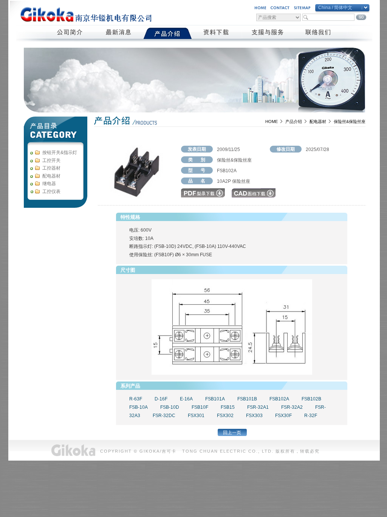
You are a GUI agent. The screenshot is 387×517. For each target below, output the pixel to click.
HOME (271, 121)
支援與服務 (267, 33)
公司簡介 (70, 33)
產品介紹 (167, 33)
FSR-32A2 (292, 407)
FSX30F (283, 415)
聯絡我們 (318, 33)
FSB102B (311, 399)
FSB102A (279, 399)
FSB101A (215, 399)
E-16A (186, 399)
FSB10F (200, 407)
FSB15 (228, 407)
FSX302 (225, 415)
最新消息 (118, 33)
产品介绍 (293, 121)
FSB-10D (169, 407)
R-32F (310, 415)
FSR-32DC (164, 415)
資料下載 (216, 33)
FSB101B (247, 399)
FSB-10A (138, 407)
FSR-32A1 (258, 407)
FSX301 (196, 415)
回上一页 (232, 432)
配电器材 (318, 121)
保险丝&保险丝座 (349, 121)
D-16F (161, 399)
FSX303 (254, 415)
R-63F (135, 399)
